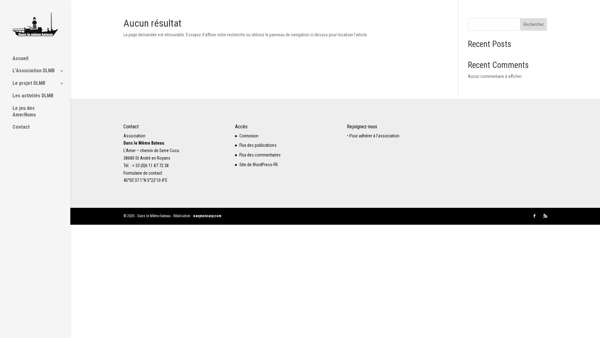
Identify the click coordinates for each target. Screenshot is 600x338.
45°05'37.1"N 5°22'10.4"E (145, 180)
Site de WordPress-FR (258, 164)
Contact (21, 127)
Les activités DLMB (32, 96)
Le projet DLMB (28, 83)
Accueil (20, 58)
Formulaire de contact (142, 173)
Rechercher (533, 24)
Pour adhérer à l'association (374, 135)
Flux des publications (258, 145)
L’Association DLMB (33, 71)
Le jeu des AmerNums (24, 111)
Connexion (248, 135)
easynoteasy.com (207, 216)
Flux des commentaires (260, 154)
